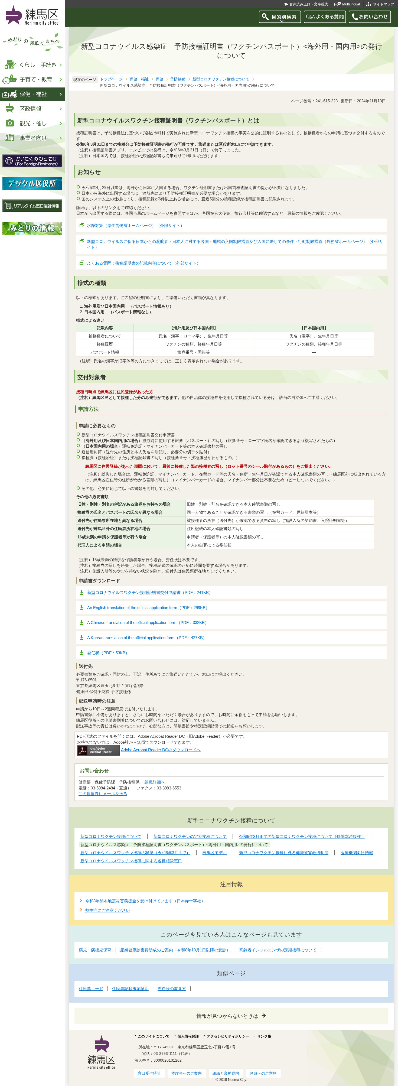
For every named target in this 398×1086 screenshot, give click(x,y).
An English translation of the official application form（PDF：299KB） (148, 607)
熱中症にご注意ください (107, 910)
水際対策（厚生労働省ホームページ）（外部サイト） (135, 225)
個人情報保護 (188, 1036)
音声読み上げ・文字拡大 (308, 4)
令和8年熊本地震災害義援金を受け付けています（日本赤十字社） (145, 901)
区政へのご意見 (263, 1073)
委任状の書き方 (172, 988)
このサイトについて (153, 1036)
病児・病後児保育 (95, 950)
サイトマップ (383, 4)
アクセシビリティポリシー (228, 1036)
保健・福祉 (139, 79)
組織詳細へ (155, 782)
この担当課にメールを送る (103, 793)
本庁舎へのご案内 (186, 1073)
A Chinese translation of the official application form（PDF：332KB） (148, 622)
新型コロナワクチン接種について (221, 79)
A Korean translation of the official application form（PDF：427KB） (147, 637)
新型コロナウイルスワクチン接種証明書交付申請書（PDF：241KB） (150, 592)
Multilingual (351, 4)
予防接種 (177, 79)
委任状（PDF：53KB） (108, 653)
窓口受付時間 (149, 1073)
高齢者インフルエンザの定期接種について (278, 950)
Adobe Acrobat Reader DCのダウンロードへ (161, 749)
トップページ (111, 79)
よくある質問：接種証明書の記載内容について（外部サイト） (144, 263)
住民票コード (91, 988)
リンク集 (264, 1036)
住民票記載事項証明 (130, 988)
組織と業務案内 (226, 1073)
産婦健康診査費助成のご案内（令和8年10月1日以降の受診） (175, 950)
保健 (159, 79)
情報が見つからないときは (227, 1016)
